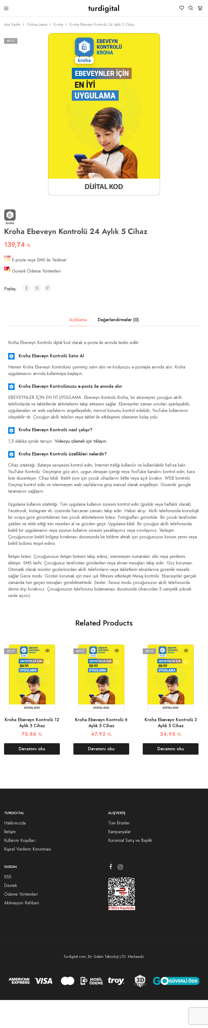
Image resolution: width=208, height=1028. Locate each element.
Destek (10, 885)
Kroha (58, 24)
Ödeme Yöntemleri (21, 894)
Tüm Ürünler (119, 823)
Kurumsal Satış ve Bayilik (130, 840)
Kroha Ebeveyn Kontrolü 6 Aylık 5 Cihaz (101, 723)
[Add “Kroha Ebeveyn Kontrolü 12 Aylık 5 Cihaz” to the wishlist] (47, 662)
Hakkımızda (15, 823)
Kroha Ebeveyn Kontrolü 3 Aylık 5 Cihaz (171, 723)
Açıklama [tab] (78, 320)
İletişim (10, 832)
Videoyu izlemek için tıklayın (80, 441)
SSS (7, 877)
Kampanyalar (119, 832)
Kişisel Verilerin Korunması (27, 849)
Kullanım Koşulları (19, 840)
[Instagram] (120, 868)
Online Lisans (37, 24)
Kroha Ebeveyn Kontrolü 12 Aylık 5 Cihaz (32, 723)
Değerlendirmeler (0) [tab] (118, 320)
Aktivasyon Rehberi (21, 903)
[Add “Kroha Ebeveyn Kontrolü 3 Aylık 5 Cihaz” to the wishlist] (185, 662)
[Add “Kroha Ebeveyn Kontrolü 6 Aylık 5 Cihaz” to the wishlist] (116, 662)
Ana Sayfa (12, 24)
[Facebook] (111, 868)
